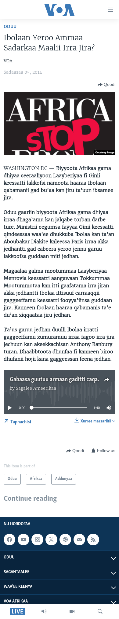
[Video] (72, 611)
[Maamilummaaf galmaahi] (79, 539)
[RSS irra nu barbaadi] (93, 539)
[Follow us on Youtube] (23, 539)
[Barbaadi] (100, 611)
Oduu (10, 26)
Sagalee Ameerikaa (36, 388)
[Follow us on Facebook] (9, 539)
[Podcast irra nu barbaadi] (65, 539)
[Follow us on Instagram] (37, 539)
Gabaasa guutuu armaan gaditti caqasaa (58, 380)
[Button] (106, 84)
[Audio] (44, 611)
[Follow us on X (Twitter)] (51, 539)
